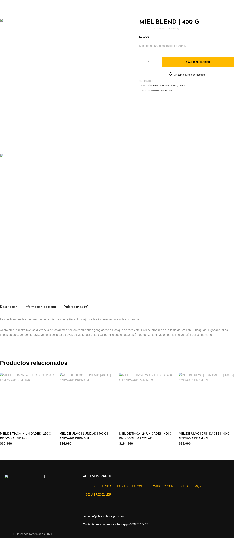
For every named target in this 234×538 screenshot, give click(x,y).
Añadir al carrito (198, 62)
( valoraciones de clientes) (166, 28)
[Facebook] (9, 498)
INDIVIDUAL (158, 85)
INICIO (90, 486)
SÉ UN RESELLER (98, 494)
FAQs (197, 486)
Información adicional (40, 307)
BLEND (168, 90)
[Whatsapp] (41, 498)
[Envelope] (30, 498)
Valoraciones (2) (76, 307)
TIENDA (182, 85)
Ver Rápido (7, 443)
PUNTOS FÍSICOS (129, 486)
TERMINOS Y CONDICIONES (168, 486)
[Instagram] (19, 498)
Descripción (8, 307)
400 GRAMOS (157, 90)
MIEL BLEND (171, 85)
